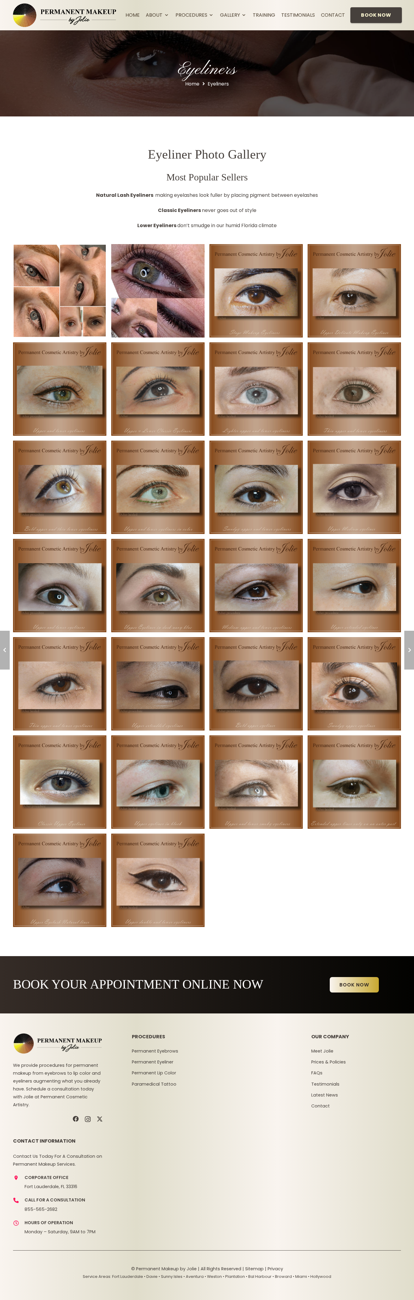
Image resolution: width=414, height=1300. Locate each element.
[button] (165, 15)
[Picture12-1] (158, 585)
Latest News (324, 1095)
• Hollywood (319, 1276)
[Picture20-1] (256, 684)
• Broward (282, 1276)
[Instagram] (88, 1119)
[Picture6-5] (59, 389)
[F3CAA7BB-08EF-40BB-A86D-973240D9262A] (59, 291)
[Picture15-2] (158, 782)
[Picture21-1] (354, 684)
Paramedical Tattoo (154, 1084)
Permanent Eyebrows (155, 1051)
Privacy (275, 1269)
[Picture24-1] (59, 880)
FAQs (316, 1073)
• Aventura (193, 1276)
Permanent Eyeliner (152, 1062)
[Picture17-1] (354, 782)
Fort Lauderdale (127, 1276)
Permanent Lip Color (154, 1073)
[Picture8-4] (158, 487)
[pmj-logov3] (64, 15)
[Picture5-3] (158, 389)
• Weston (213, 1276)
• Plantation (234, 1276)
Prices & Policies (328, 1062)
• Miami (300, 1276)
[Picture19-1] (158, 684)
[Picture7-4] (59, 487)
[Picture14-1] (354, 585)
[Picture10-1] (354, 487)
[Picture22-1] (59, 782)
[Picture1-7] (256, 389)
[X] (100, 1119)
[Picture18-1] (59, 684)
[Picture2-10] (354, 389)
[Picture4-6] (354, 291)
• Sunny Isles (170, 1276)
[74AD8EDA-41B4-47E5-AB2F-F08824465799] (158, 291)
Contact (320, 1106)
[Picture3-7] (256, 291)
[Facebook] (76, 1119)
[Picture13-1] (256, 585)
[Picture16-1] (256, 782)
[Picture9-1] (256, 487)
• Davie (151, 1276)
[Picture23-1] (158, 880)
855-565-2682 (41, 1209)
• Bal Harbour (259, 1276)
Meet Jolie (322, 1051)
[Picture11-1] (59, 585)
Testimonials (325, 1084)
